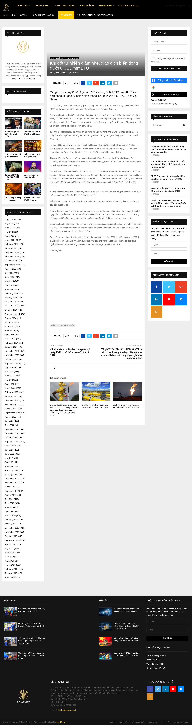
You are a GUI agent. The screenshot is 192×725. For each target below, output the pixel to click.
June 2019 (9, 552)
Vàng (148, 660)
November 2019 (12, 532)
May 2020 (9, 507)
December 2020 (12, 478)
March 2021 (10, 466)
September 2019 (12, 540)
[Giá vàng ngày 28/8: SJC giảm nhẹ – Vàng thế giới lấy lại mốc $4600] (32, 146)
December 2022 (12, 400)
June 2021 (9, 454)
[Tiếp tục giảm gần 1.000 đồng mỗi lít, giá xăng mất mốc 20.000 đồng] (10, 641)
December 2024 (12, 302)
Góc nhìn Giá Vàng (128, 6)
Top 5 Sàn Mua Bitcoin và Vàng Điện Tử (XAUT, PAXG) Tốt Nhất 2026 (126, 626)
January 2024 (11, 347)
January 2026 (11, 248)
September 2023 (12, 363)
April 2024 (9, 335)
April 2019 (9, 561)
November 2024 (12, 306)
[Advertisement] (96, 285)
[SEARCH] (184, 125)
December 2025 (12, 252)
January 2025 (11, 297)
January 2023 (11, 396)
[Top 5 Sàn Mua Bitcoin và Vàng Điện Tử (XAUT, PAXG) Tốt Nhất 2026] (105, 626)
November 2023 (12, 355)
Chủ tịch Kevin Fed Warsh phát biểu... (32, 133)
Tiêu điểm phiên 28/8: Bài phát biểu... (12, 134)
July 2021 (9, 450)
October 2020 (11, 487)
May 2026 (9, 232)
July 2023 (9, 371)
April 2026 (9, 236)
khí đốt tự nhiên (67, 325)
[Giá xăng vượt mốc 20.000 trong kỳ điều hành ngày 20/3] (10, 626)
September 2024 (12, 314)
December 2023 (12, 351)
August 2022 (10, 417)
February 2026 (11, 244)
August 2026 (10, 219)
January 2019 (11, 573)
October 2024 (11, 310)
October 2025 (11, 260)
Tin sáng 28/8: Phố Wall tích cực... (32, 199)
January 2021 (11, 474)
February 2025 (11, 293)
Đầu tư (63, 58)
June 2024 (9, 326)
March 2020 (10, 515)
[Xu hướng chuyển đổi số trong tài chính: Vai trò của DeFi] (105, 611)
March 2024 (10, 339)
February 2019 (11, 569)
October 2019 (11, 536)
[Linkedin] (174, 5)
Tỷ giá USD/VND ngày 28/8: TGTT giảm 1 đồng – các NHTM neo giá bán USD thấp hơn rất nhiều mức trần (168, 203)
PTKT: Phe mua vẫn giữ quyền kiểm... (13, 155)
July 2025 (9, 273)
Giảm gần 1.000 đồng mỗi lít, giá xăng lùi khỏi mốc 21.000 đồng (31, 655)
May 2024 (9, 330)
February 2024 (11, 343)
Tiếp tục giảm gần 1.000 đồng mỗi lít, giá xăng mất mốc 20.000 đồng (31, 640)
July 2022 (9, 421)
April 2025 (9, 285)
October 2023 (11, 359)
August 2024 (10, 318)
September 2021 (12, 441)
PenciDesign (61, 722)
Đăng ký (173, 103)
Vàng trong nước (65, 6)
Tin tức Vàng (41, 6)
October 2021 (11, 437)
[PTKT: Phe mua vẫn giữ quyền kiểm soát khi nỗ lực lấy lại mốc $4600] (13, 146)
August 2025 (10, 269)
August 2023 (10, 367)
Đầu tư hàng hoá (72, 58)
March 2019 (10, 565)
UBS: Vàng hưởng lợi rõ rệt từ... (13, 199)
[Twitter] (170, 5)
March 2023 (10, 388)
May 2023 (9, 380)
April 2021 (9, 462)
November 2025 (12, 256)
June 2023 (9, 376)
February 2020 (11, 520)
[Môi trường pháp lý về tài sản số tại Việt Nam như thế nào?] (105, 641)
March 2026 (10, 240)
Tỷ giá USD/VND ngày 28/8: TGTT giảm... (12, 177)
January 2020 (11, 524)
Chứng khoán (152, 668)
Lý (54, 73)
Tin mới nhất (55, 58)
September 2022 (12, 413)
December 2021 (12, 429)
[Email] (181, 5)
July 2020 (9, 499)
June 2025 (9, 277)
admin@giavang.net (26, 78)
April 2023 (9, 384)
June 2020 (9, 503)
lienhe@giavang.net (67, 710)
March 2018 (10, 577)
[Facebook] (167, 5)
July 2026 (9, 223)
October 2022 (11, 409)
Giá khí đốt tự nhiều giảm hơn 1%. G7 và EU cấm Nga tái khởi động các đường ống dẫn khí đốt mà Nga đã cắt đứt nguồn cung (64, 410)
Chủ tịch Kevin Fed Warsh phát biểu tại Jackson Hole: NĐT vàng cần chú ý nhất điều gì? (168, 164)
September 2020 (12, 491)
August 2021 (10, 446)
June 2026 (9, 228)
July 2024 (9, 322)
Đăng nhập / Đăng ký (44, 15)
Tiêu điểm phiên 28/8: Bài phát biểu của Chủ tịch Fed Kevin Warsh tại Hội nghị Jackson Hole (168, 149)
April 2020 (9, 511)
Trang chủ (22, 6)
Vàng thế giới (87, 6)
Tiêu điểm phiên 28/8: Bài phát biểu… (98, 15)
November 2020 (12, 483)
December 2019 (12, 528)
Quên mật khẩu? (158, 100)
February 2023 (11, 392)
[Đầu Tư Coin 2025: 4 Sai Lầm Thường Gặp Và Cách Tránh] (105, 656)
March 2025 (10, 289)
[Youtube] (177, 5)
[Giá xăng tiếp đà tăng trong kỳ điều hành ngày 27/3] (10, 611)
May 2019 (9, 557)
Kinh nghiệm (105, 6)
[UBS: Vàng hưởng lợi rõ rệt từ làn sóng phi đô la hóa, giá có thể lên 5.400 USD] (13, 189)
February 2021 (11, 470)
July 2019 (9, 548)
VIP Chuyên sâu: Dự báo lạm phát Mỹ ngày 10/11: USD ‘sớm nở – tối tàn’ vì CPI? (70, 352)
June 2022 (9, 425)
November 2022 (12, 404)
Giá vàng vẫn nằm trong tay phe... (32, 176)
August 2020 (10, 495)
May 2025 (9, 281)
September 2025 (12, 265)
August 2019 (10, 544)
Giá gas (54, 325)
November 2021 (12, 433)
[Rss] (184, 5)
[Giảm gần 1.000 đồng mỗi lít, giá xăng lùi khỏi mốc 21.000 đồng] (10, 656)
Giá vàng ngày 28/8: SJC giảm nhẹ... (32, 155)
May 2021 (9, 458)
